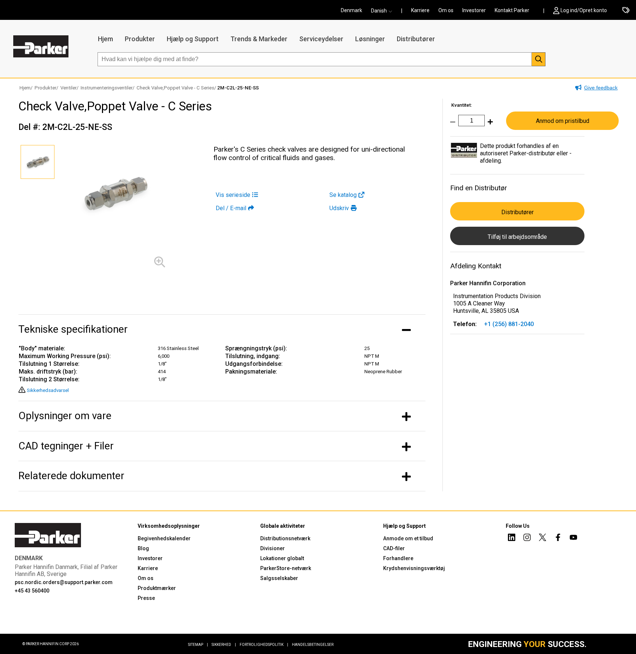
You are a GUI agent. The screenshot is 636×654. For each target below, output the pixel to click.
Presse (146, 598)
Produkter (140, 39)
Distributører (416, 39)
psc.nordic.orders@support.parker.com (64, 582)
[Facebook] (558, 538)
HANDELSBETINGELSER (312, 645)
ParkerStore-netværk (285, 568)
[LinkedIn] (511, 538)
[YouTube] (573, 538)
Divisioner (272, 548)
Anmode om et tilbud (408, 538)
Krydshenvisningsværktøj (414, 568)
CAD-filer (394, 548)
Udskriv (339, 208)
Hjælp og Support (193, 39)
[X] (542, 538)
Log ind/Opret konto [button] (584, 10)
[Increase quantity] (489, 126)
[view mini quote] (626, 10)
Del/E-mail (231, 208)
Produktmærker (157, 588)
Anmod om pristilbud (562, 120)
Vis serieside (233, 194)
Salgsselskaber (279, 578)
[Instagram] (527, 538)
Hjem (105, 39)
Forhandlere (398, 558)
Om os (445, 10)
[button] (384, 11)
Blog (143, 548)
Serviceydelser (321, 39)
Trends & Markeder (258, 39)
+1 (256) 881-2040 (509, 324)
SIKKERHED (224, 645)
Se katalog (343, 194)
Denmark (351, 10)
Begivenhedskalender (164, 538)
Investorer (474, 10)
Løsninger (370, 39)
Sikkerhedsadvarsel (48, 390)
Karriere (420, 10)
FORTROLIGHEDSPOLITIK (264, 645)
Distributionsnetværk (285, 538)
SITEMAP (198, 645)
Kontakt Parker (512, 10)
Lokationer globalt (282, 558)
